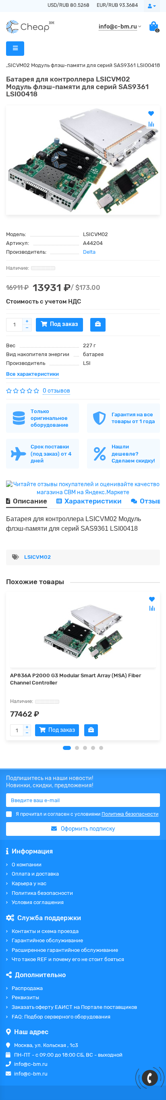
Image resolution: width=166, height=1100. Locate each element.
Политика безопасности (42, 893)
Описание (30, 501)
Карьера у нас (29, 883)
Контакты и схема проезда (45, 931)
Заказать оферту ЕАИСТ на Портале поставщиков (74, 1007)
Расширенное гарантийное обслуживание (65, 950)
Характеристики (93, 501)
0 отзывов (56, 390)
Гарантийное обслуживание (47, 940)
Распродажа (27, 988)
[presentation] (6, 665)
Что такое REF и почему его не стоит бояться (68, 959)
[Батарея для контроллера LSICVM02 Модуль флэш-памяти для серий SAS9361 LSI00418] (83, 160)
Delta (89, 252)
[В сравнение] (152, 608)
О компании (27, 865)
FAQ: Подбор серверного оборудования (61, 1017)
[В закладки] (152, 599)
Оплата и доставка (35, 874)
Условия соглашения (38, 902)
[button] (67, 748)
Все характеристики (32, 374)
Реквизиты (25, 997)
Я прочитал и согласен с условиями (87, 814)
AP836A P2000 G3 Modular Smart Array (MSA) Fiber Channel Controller (75, 679)
